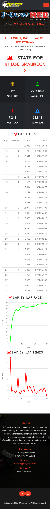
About (41, 24)
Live (9, 24)
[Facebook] (22, 494)
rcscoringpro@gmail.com (25, 464)
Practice (31, 24)
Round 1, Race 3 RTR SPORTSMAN (26, 40)
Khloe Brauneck (25, 64)
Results (20, 24)
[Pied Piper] (28, 494)
